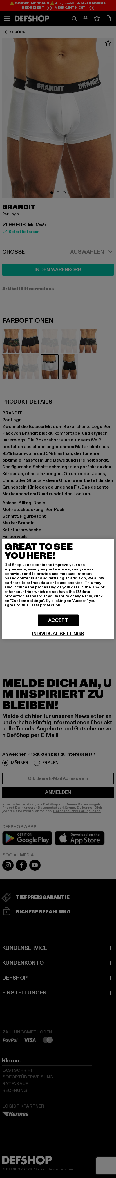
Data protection (45, 605)
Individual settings (58, 634)
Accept (58, 620)
